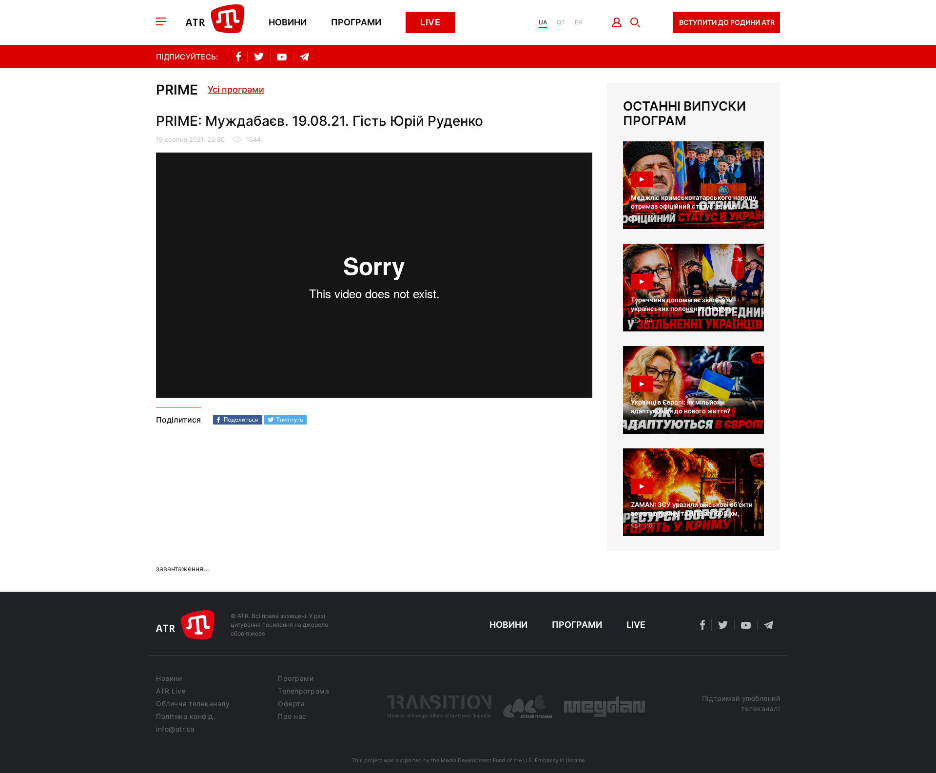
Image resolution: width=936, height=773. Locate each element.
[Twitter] (285, 420)
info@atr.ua (175, 729)
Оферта (291, 703)
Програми (356, 22)
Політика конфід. (185, 716)
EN (579, 22)
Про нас (292, 716)
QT (561, 22)
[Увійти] (617, 22)
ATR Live (171, 691)
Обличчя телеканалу (193, 703)
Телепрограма (303, 691)
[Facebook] (237, 420)
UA (543, 22)
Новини (288, 22)
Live (430, 22)
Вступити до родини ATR (727, 22)
